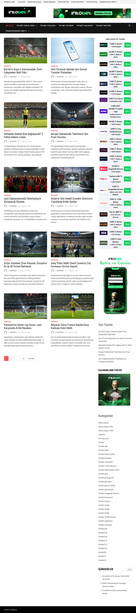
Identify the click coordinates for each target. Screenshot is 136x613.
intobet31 (102, 556)
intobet (101, 442)
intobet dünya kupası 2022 (108, 470)
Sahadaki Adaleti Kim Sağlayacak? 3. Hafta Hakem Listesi (24, 135)
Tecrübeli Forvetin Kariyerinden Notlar (114, 592)
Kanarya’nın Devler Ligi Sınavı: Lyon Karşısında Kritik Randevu (23, 326)
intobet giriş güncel (106, 477)
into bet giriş (103, 438)
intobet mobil (103, 505)
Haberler (7, 66)
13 (23, 358)
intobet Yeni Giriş (91, 2)
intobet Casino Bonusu (107, 466)
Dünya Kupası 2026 (105, 430)
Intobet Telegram (10, 610)
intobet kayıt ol (104, 501)
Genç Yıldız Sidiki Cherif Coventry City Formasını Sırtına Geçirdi (71, 265)
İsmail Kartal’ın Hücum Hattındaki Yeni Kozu (115, 577)
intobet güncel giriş (106, 489)
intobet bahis (103, 450)
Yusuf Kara (13, 77)
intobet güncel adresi (106, 485)
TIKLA (127, 54)
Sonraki (31, 358)
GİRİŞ (127, 45)
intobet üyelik (103, 513)
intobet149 (102, 532)
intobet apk (103, 446)
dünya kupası (103, 422)
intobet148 (102, 528)
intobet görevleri (105, 481)
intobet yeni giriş (105, 525)
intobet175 (102, 544)
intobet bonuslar (104, 458)
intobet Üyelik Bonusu (107, 517)
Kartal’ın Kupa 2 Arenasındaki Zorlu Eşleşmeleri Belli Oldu (23, 71)
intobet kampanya (105, 497)
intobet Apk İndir (63, 2)
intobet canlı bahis (105, 462)
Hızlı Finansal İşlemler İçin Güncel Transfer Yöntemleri (69, 71)
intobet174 (102, 540)
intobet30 (102, 552)
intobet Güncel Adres (34, 2)
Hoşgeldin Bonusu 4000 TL (108, 2)
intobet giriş (103, 473)
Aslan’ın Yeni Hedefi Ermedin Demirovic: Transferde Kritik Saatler (72, 200)
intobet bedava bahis (106, 454)
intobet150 (102, 536)
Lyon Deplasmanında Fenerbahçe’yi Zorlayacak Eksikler (22, 200)
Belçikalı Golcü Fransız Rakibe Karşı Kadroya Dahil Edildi (70, 326)
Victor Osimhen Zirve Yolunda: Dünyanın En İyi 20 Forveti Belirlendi (25, 265)
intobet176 (102, 548)
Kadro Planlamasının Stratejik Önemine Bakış (114, 585)
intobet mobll (103, 509)
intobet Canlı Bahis (77, 2)
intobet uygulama (105, 521)
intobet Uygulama (49, 2)
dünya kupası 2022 (105, 426)
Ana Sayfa (21, 2)
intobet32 (102, 560)
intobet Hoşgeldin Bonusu (108, 493)
